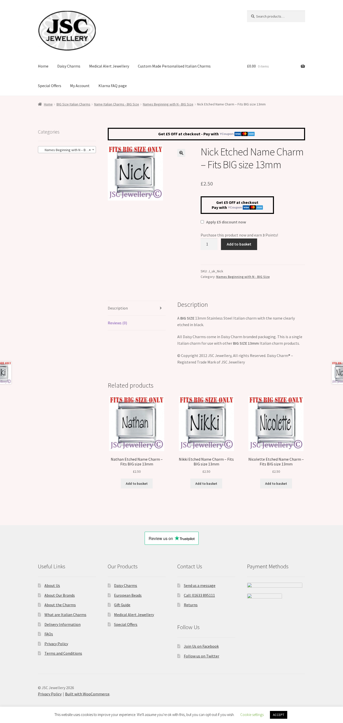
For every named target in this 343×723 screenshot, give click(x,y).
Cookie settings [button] (252, 714)
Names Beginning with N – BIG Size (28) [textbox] (68, 150)
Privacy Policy (56, 643)
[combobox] (67, 149)
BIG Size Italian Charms (73, 104)
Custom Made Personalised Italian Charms (174, 66)
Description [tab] (118, 308)
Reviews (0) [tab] (117, 322)
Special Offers (49, 85)
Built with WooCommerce (87, 693)
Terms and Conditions (63, 653)
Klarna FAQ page (112, 85)
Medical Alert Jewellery (109, 66)
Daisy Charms (68, 66)
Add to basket (239, 244)
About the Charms (60, 604)
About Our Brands (59, 595)
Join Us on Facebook (201, 646)
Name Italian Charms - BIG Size (116, 104)
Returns (191, 604)
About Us (52, 585)
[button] (181, 153)
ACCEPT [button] (278, 715)
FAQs (48, 633)
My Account (80, 85)
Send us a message (199, 585)
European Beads (128, 595)
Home (43, 66)
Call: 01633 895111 (199, 595)
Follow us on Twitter (201, 655)
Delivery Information (62, 624)
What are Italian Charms (65, 614)
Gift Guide (122, 604)
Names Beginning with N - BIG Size (168, 104)
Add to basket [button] (137, 483)
